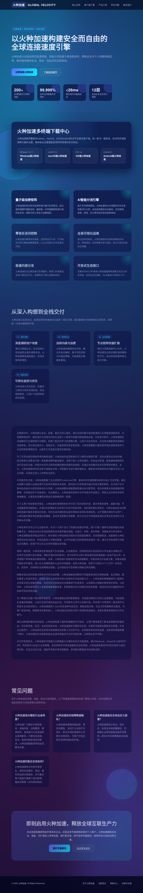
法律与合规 (127, 883)
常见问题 (115, 4)
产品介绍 (103, 4)
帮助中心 (114, 883)
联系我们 (127, 4)
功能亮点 (102, 883)
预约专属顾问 (59, 847)
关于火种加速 (88, 883)
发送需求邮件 (83, 847)
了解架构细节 (50, 72)
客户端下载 (89, 4)
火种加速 (22, 883)
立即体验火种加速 (24, 72)
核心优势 (76, 4)
